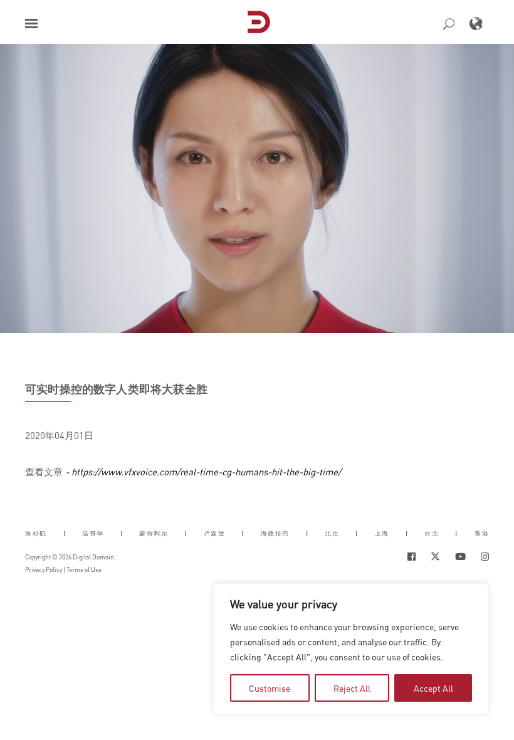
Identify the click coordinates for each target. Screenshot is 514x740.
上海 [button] (382, 533)
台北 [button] (431, 533)
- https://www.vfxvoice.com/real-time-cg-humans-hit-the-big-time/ (202, 471)
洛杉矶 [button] (36, 533)
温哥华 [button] (93, 533)
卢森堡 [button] (215, 533)
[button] (31, 23)
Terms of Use (84, 569)
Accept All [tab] (433, 688)
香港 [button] (482, 533)
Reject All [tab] (351, 688)
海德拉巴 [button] (275, 533)
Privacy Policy (43, 569)
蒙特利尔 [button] (153, 533)
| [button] (64, 533)
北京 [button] (332, 533)
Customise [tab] (269, 688)
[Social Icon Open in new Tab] (411, 556)
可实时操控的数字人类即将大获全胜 (116, 388)
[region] (351, 649)
